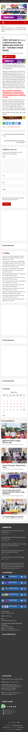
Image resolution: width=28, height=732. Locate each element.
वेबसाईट (4, 189)
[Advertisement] (14, 226)
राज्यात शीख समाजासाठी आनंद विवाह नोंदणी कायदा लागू (14, 135)
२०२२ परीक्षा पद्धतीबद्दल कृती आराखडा (12, 127)
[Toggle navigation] (3, 22)
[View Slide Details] (14, 61)
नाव (3, 176)
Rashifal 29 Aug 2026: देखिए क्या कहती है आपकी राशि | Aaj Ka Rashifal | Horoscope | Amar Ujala (13, 270)
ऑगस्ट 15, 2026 (5, 444)
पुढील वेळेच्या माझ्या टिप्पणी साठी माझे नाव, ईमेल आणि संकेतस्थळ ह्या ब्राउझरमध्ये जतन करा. (13, 198)
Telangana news (7, 436)
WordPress (19, 729)
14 (17, 404)
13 (14, 404)
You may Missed (8, 421)
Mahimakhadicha (18, 725)
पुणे (3, 37)
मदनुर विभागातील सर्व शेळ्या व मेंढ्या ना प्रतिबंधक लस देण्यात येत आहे (14, 141)
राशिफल (7, 253)
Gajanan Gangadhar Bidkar (16, 53)
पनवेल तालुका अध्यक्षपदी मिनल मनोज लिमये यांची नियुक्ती (12, 557)
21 (17, 407)
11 (7, 404)
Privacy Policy (6, 727)
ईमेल (3, 182)
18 (7, 407)
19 (10, 407)
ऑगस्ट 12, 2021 (5, 53)
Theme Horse (20, 727)
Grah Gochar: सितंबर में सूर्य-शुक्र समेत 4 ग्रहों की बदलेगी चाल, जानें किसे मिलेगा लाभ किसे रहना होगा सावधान (13, 258)
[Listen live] (3, 577)
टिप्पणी (4, 157)
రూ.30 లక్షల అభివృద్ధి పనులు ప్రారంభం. (13, 516)
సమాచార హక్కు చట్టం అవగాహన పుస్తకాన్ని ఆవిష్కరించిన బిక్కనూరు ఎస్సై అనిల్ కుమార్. (13, 492)
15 (20, 404)
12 (10, 404)
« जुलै (3, 415)
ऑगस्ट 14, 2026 (5, 469)
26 (10, 409)
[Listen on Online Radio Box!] (25, 577)
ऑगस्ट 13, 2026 (5, 518)
